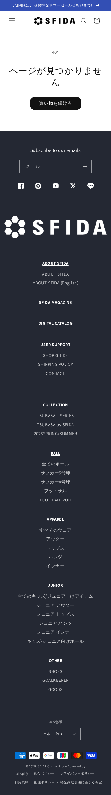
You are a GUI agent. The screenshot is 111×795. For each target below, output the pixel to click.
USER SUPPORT (55, 344)
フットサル (55, 491)
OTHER (55, 660)
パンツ (55, 557)
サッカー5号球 (55, 473)
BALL (55, 453)
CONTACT (55, 373)
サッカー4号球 (55, 482)
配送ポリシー (44, 782)
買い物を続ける (55, 103)
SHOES (55, 671)
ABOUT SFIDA (55, 263)
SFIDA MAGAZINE (55, 302)
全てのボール (56, 464)
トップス (55, 548)
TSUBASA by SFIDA (55, 424)
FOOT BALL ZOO (56, 500)
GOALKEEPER (55, 680)
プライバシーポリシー (77, 773)
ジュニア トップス (55, 614)
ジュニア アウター (55, 605)
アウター (55, 539)
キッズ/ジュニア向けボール (55, 641)
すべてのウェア (55, 530)
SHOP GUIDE (55, 355)
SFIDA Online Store (52, 766)
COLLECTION (55, 404)
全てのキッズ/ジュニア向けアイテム (55, 596)
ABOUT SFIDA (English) (55, 283)
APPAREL (55, 519)
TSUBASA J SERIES (55, 415)
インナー (55, 566)
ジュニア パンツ (55, 623)
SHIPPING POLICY (55, 364)
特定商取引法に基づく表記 (81, 782)
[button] (11, 20)
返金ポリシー (44, 773)
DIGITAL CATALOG (55, 323)
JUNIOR (55, 585)
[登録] (84, 166)
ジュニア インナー (55, 632)
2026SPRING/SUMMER (55, 433)
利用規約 (21, 782)
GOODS (55, 689)
